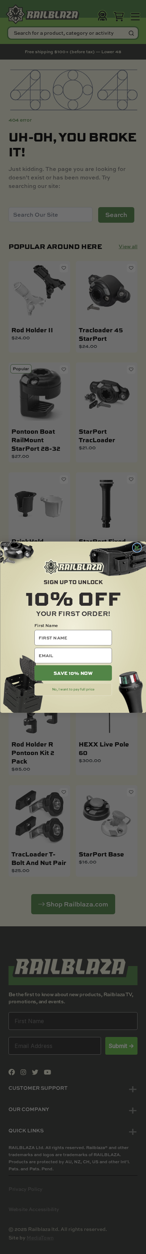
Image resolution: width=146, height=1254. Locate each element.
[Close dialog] (137, 547)
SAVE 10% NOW (72, 672)
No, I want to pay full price (73, 689)
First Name (46, 625)
